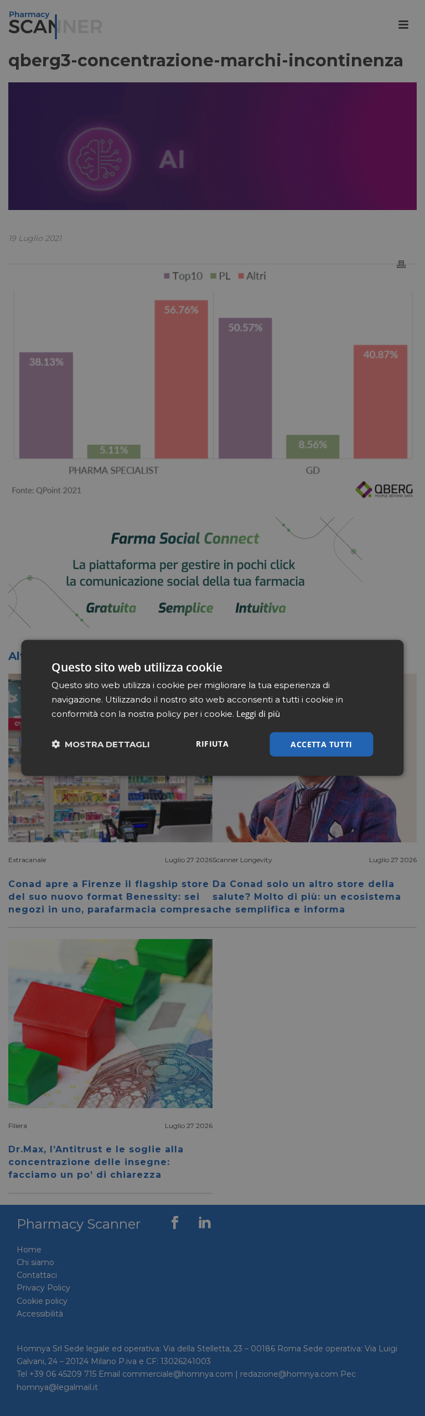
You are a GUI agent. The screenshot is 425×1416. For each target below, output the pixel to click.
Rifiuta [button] (212, 743)
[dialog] (212, 708)
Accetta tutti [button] (321, 743)
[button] (100, 744)
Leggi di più (258, 713)
